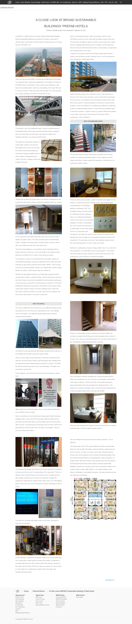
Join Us (111, 2)
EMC (80, 2)
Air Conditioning (65, 2)
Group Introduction (61, 597)
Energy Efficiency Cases (42, 605)
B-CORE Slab (54, 2)
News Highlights (60, 603)
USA (102, 2)
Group (17, 2)
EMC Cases (39, 603)
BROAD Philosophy (61, 599)
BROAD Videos (60, 605)
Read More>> (109, 580)
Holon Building (25, 2)
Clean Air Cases (40, 599)
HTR (106, 2)
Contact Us (59, 607)
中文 (115, 2)
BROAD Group (19, 597)
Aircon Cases (39, 601)
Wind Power (45, 2)
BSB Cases (39, 597)
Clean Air (75, 2)
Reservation (79, 597)
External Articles (39, 591)
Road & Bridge (36, 2)
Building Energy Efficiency (91, 2)
